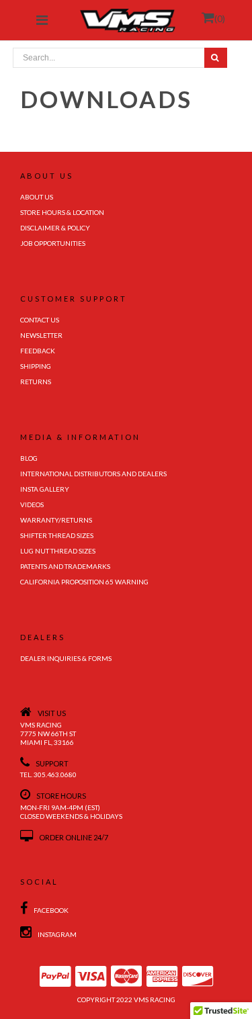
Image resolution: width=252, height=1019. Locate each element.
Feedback (37, 351)
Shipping (35, 366)
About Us (36, 197)
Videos (32, 504)
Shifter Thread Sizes (56, 535)
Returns (35, 382)
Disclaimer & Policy (55, 228)
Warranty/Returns (56, 520)
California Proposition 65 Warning (84, 582)
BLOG (29, 458)
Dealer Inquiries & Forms (66, 658)
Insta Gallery (44, 489)
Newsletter (41, 335)
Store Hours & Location (62, 212)
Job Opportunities (52, 243)
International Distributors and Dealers (93, 474)
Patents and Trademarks (65, 566)
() (219, 18)
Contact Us (39, 320)
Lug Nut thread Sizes (57, 551)
